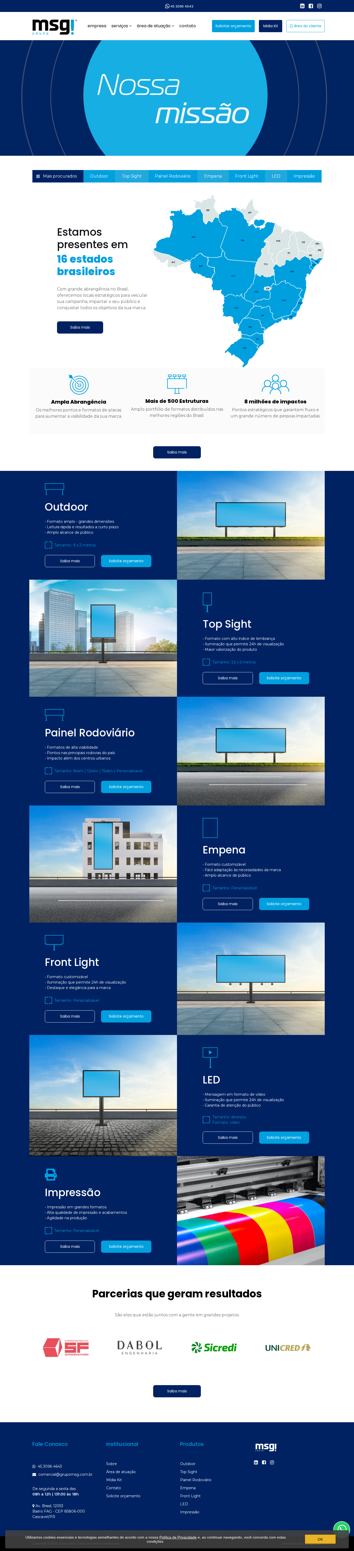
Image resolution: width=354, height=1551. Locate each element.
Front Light (246, 176)
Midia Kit (270, 26)
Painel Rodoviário (173, 176)
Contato (113, 1488)
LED (276, 176)
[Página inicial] (54, 25)
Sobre (111, 1463)
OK (320, 1539)
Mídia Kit (114, 1480)
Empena (213, 176)
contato (187, 26)
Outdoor (99, 176)
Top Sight (132, 176)
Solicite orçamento (126, 561)
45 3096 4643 (181, 6)
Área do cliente (307, 26)
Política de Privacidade (178, 1537)
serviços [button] (120, 26)
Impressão (304, 176)
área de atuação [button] (154, 26)
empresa (97, 26)
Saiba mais (80, 327)
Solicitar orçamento (233, 26)
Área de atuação (121, 1471)
